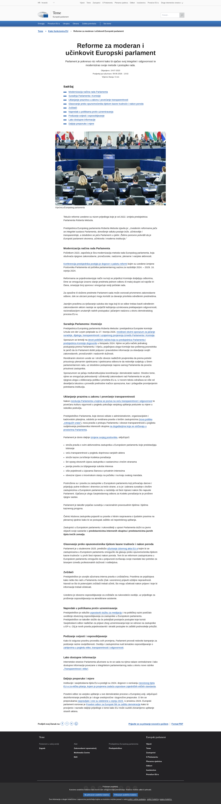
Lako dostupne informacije (82, 119)
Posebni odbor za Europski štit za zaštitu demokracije (113, 704)
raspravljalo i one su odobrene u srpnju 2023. (101, 701)
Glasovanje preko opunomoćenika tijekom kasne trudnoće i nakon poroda (106, 104)
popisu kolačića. (166, 799)
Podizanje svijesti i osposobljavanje (86, 115)
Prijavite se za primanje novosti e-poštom (148, 724)
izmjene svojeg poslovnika (104, 437)
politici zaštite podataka (137, 799)
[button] (172, 3)
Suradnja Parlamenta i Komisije (85, 96)
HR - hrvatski (43, 3)
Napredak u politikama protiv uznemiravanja (91, 111)
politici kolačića (153, 799)
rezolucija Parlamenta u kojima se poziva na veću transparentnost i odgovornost (111, 401)
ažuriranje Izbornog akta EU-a (122, 548)
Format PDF (177, 724)
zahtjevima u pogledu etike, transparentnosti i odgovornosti (93, 647)
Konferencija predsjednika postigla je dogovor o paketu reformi (95, 264)
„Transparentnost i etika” (75, 669)
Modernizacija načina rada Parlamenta (88, 92)
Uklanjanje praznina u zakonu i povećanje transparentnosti (98, 100)
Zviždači (73, 107)
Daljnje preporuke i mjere (81, 123)
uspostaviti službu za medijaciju (106, 612)
